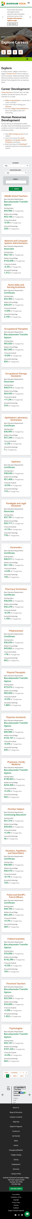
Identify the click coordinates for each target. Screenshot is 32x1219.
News (16, 1141)
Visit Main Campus (16, 1188)
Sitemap (16, 1205)
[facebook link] (15, 1215)
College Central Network (19, 109)
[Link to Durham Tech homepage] (14, 4)
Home (3, 37)
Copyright (16, 1200)
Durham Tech (11, 74)
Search (15, 179)
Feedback (16, 1208)
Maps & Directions (16, 1112)
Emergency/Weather (16, 1150)
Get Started (16, 1136)
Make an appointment (12, 100)
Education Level (15, 170)
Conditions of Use (16, 1197)
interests (8, 107)
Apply (3, 52)
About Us (16, 1108)
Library (16, 1160)
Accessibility (16, 1194)
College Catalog (16, 1155)
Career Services (6, 92)
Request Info (20, 52)
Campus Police (16, 1174)
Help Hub (16, 1122)
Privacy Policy (16, 1202)
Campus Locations (16, 1117)
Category (15, 163)
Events (16, 1145)
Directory (16, 1169)
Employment (16, 1164)
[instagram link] (18, 1215)
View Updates (12, 24)
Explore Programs (16, 1126)
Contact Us (16, 1131)
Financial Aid (15, 52)
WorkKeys (23, 144)
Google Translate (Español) (16, 1210)
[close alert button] (30, 17)
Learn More (20, 1088)
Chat (9, 52)
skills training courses (16, 134)
